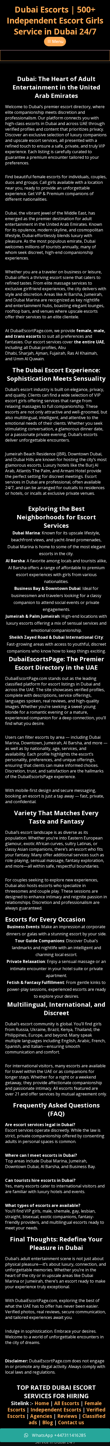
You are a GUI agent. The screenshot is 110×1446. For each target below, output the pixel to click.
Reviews (67, 1416)
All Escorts (66, 1403)
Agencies (41, 1416)
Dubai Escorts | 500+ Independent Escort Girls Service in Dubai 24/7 (55, 20)
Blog (47, 1422)
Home (42, 1403)
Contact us (71, 1422)
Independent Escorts (55, 1409)
